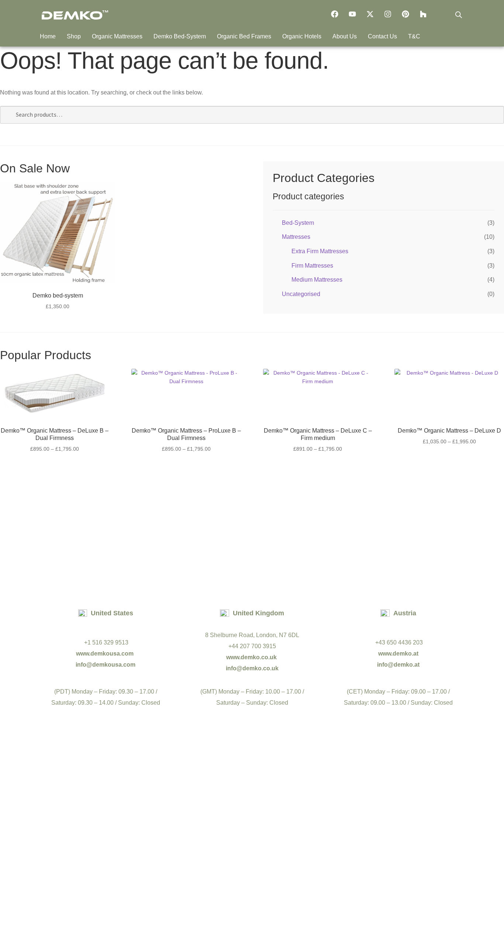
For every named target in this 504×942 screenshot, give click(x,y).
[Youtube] (352, 14)
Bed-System (298, 223)
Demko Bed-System (179, 36)
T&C (414, 36)
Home (48, 36)
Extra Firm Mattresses (319, 251)
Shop (74, 36)
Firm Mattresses (312, 265)
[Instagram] (388, 14)
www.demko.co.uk (252, 657)
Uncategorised (301, 294)
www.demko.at (398, 653)
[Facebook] (334, 14)
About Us (344, 36)
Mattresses (296, 237)
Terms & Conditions (229, 880)
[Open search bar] (458, 14)
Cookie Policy (282, 880)
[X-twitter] (370, 14)
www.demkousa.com (105, 653)
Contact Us (382, 36)
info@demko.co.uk (252, 668)
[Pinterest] (405, 14)
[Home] (75, 15)
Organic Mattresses (117, 36)
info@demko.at (398, 664)
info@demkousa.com (105, 664)
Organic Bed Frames (244, 36)
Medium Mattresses (316, 279)
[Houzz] (423, 14)
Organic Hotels (301, 36)
